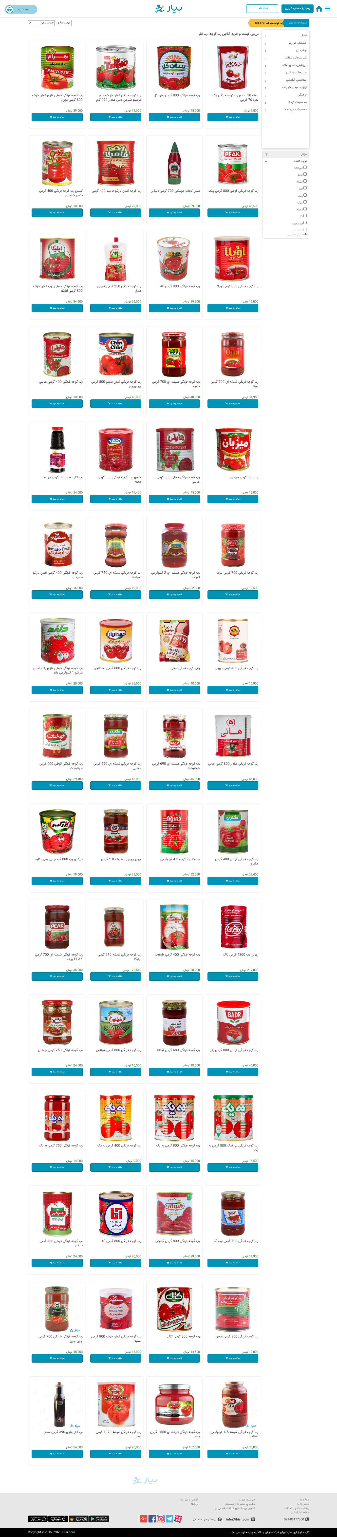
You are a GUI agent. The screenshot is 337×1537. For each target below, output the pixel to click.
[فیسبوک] (152, 1522)
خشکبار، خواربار (298, 43)
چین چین (297, 223)
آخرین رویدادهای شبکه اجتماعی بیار (234, 1508)
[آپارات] (178, 1522)
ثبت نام (263, 8)
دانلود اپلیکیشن (300, 1512)
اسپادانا (298, 168)
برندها (194, 1504)
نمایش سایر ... (295, 235)
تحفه (300, 209)
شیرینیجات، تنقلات (296, 58)
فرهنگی (302, 95)
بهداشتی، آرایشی (296, 80)
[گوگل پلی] (99, 1521)
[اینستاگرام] (161, 1522)
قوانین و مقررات (189, 1500)
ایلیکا (300, 182)
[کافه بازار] (79, 1521)
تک (301, 216)
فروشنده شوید (247, 1500)
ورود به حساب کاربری (297, 8)
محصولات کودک (297, 102)
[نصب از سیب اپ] (58, 1521)
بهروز (300, 189)
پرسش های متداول (204, 1519)
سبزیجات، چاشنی (298, 23)
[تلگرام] (169, 1522)
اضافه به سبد (234, 117)
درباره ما (304, 1500)
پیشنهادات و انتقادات (297, 1508)
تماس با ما (303, 1504)
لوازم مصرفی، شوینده (294, 87)
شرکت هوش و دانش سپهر (264, 1532)
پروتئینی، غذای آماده (294, 65)
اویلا (300, 175)
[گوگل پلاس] (144, 1522)
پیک (300, 196)
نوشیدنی (301, 50)
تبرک (300, 203)
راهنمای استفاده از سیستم (240, 1504)
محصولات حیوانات (296, 109)
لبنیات (303, 35)
